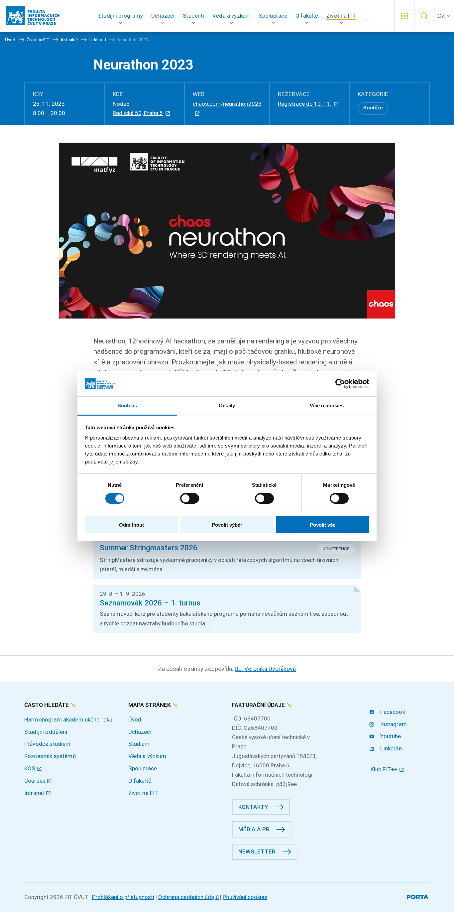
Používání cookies (245, 897)
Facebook (392, 712)
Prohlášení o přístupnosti (123, 897)
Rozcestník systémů (50, 756)
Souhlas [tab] (127, 405)
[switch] (189, 498)
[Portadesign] (418, 895)
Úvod (135, 719)
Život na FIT (143, 793)
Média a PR (254, 829)
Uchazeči (140, 731)
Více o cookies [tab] (327, 405)
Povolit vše (322, 525)
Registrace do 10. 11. (304, 103)
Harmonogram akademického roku (68, 719)
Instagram (393, 724)
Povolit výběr (227, 525)
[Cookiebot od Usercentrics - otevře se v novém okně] (340, 384)
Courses (35, 780)
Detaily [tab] (227, 405)
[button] (120, 16)
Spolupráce (142, 768)
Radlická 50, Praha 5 (138, 113)
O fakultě (139, 780)
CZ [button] (441, 15)
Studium (139, 743)
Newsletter (257, 851)
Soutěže (373, 108)
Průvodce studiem (47, 743)
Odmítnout (131, 525)
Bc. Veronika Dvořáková (265, 668)
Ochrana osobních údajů (188, 897)
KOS (30, 768)
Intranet (35, 793)
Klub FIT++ (385, 769)
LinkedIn (390, 748)
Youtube (390, 736)
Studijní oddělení (45, 731)
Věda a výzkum (147, 756)
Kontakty (253, 807)
